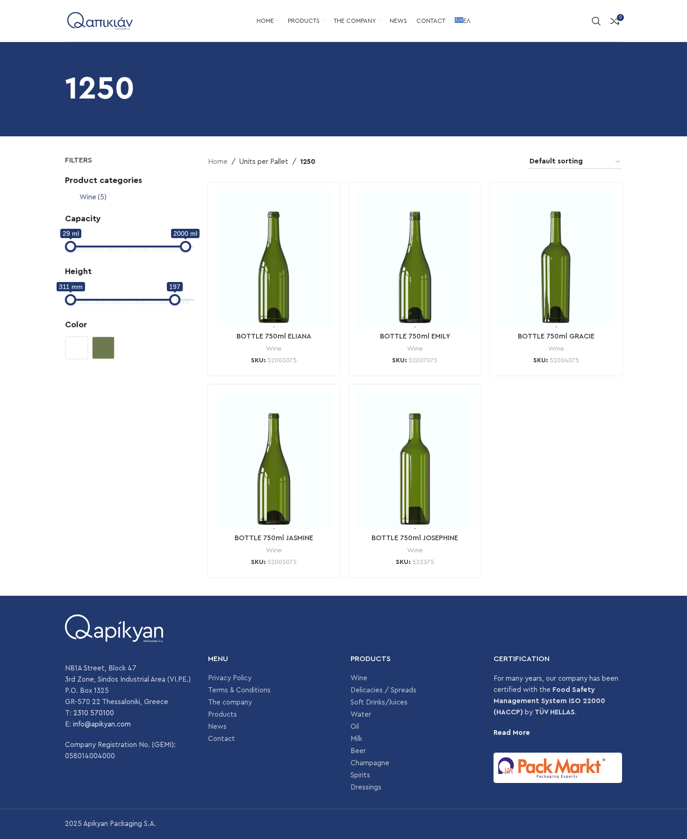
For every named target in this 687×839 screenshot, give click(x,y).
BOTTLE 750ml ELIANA (273, 336)
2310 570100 (93, 713)
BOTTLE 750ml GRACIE (556, 336)
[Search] (596, 21)
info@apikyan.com (102, 724)
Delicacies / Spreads (383, 690)
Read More (512, 732)
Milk (356, 738)
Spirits (360, 775)
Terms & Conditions (239, 690)
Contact (221, 738)
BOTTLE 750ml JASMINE (274, 538)
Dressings (366, 787)
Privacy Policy (229, 678)
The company (230, 702)
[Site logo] (100, 20)
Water (361, 714)
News (217, 726)
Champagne (370, 763)
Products (222, 714)
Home (218, 161)
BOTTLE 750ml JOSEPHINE (415, 538)
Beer (358, 750)
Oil (355, 726)
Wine (93, 197)
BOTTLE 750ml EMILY (415, 336)
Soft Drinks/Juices (379, 702)
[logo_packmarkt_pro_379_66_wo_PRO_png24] (558, 767)
